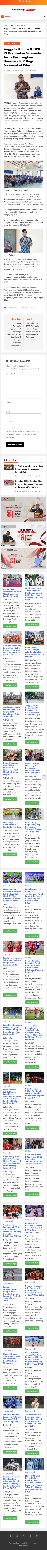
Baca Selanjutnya (10, 626)
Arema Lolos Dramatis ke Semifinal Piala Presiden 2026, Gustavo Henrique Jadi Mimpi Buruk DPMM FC (33, 1032)
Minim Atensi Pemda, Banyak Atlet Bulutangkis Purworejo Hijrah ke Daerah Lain (34, 652)
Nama (9, 402)
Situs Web (10, 421)
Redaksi (8, 70)
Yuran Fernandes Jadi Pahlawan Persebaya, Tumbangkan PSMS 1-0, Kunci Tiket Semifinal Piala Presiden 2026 (12, 1096)
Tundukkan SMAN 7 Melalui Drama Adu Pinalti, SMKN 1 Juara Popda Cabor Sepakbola (12, 712)
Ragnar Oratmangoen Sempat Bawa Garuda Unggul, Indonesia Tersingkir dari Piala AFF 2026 (12, 1294)
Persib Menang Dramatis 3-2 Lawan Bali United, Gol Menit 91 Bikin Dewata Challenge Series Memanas (12, 895)
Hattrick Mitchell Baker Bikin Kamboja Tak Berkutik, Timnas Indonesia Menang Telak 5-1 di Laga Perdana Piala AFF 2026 (33, 1483)
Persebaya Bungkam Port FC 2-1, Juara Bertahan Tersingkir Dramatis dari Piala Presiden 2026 (12, 1030)
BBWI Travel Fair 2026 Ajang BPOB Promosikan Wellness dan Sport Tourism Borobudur (34, 1159)
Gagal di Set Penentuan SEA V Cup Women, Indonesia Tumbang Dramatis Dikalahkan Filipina (12, 1230)
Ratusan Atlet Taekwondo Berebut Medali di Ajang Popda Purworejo (12, 593)
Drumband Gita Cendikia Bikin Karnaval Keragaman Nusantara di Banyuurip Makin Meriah (29, 484)
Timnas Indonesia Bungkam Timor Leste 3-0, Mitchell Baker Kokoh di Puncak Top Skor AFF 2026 (33, 1420)
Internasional (8, 1221)
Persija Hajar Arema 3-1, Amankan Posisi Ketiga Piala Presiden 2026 (12, 961)
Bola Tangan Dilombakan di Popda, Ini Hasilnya (12, 824)
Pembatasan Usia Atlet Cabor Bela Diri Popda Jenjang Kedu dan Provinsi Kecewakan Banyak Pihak (34, 594)
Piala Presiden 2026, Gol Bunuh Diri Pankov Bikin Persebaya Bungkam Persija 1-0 (34, 1093)
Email (9, 412)
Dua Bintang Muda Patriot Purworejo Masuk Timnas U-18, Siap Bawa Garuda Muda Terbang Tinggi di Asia (12, 1162)
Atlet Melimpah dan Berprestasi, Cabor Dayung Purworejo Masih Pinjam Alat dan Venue (12, 650)
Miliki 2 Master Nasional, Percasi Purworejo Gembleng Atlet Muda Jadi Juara (33, 768)
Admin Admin (22, 476)
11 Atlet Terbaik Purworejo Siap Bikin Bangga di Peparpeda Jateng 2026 (29, 468)
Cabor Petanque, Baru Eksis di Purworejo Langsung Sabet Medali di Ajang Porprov (10, 769)
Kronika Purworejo (11, 43)
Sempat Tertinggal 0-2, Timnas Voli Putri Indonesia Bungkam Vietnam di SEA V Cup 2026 (34, 1290)
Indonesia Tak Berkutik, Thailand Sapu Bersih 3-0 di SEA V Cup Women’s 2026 (33, 1228)
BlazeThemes (23, 1545)
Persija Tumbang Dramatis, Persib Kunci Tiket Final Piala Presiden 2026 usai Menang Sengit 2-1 (34, 966)
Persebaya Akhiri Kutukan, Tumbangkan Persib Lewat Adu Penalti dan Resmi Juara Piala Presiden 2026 (34, 896)
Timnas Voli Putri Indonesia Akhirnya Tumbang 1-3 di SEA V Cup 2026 (12, 1418)
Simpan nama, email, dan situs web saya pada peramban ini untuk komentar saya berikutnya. (22, 434)
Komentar (10, 374)
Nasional (6, 885)
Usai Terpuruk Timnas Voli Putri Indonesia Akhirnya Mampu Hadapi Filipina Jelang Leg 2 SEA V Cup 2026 (34, 1358)
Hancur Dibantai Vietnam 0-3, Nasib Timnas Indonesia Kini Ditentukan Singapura (12, 1359)
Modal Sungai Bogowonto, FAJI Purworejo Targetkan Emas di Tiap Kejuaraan (33, 827)
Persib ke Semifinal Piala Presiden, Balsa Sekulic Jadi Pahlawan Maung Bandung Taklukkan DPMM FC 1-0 (12, 1482)
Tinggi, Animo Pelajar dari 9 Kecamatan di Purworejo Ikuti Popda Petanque (32, 710)
